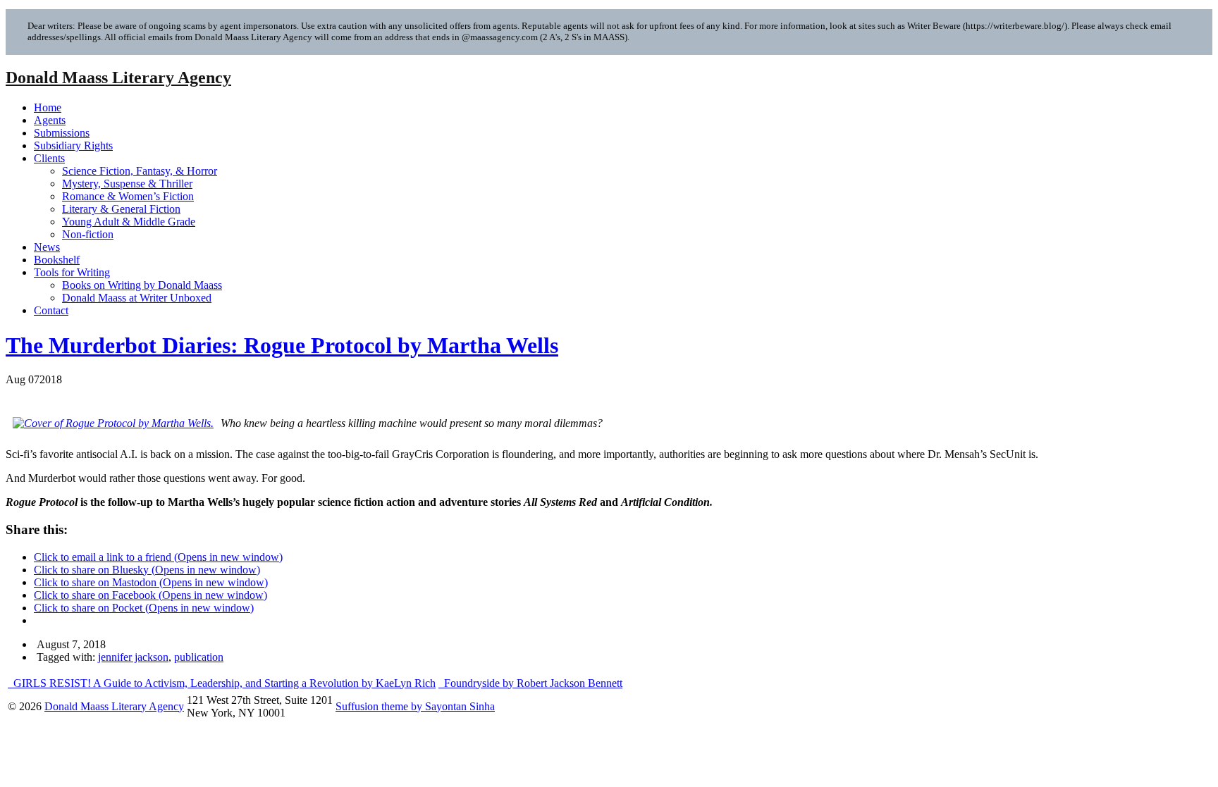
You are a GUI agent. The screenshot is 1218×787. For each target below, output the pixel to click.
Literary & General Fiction (121, 209)
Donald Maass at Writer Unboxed (136, 298)
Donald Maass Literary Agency (118, 77)
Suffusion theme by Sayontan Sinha (415, 706)
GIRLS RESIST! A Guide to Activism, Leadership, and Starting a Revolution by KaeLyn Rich (223, 683)
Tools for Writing (72, 272)
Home (47, 107)
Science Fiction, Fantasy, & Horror (139, 171)
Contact (51, 310)
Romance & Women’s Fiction (128, 196)
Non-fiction (87, 234)
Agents (50, 120)
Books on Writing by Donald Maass (142, 285)
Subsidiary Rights (73, 145)
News (47, 247)
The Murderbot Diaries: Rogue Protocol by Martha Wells (282, 345)
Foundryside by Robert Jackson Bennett (531, 683)
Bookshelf (57, 260)
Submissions (62, 133)
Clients (49, 158)
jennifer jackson (133, 657)
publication (198, 657)
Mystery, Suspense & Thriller (127, 184)
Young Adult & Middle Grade (128, 222)
